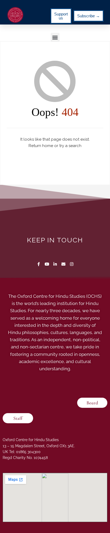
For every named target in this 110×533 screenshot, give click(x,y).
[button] (55, 37)
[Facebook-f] (39, 264)
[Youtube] (47, 264)
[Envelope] (63, 264)
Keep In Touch (55, 240)
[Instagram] (72, 264)
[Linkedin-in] (55, 264)
